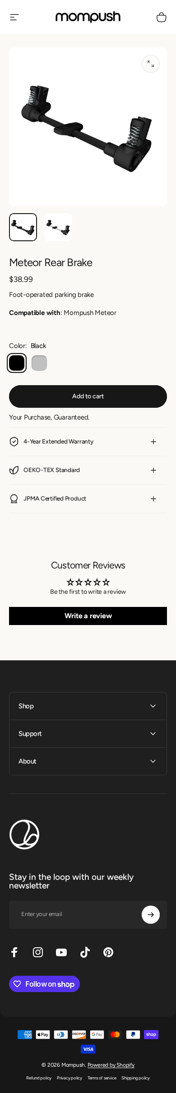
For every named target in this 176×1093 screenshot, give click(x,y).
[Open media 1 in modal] (151, 64)
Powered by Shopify (111, 1065)
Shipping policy (135, 1077)
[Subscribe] (151, 915)
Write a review (88, 615)
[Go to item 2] (58, 227)
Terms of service (102, 1077)
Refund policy (38, 1077)
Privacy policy (69, 1077)
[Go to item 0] (23, 227)
